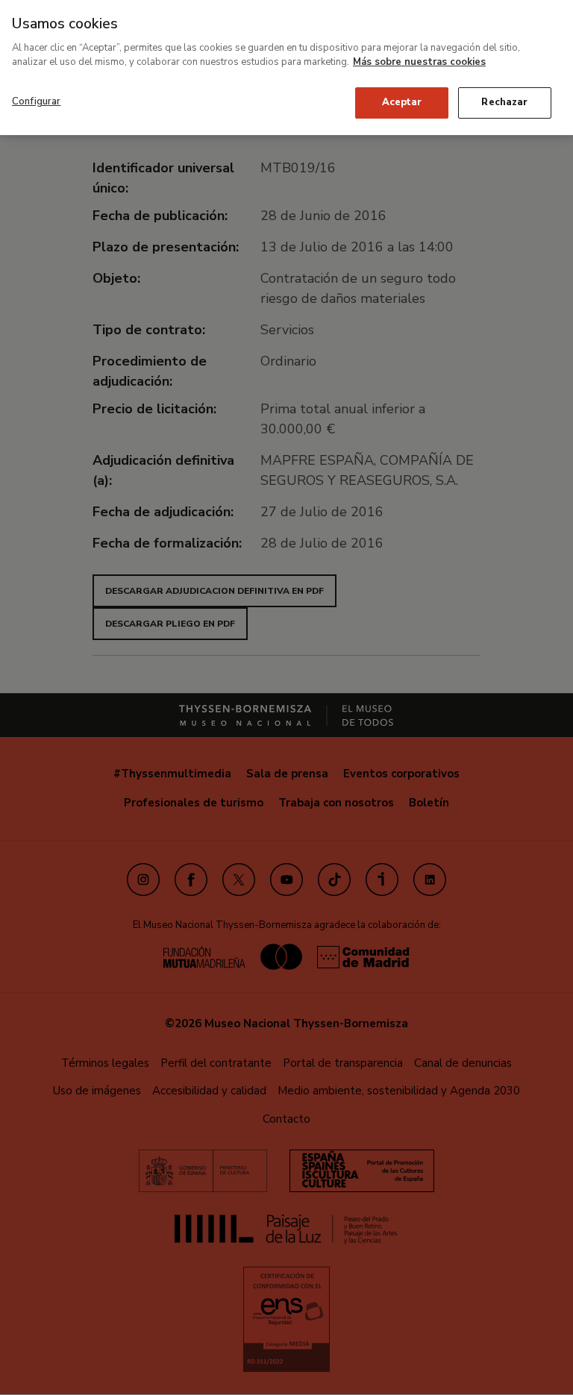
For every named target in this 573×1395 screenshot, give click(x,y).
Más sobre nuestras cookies (419, 62)
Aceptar (402, 102)
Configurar (36, 101)
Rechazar (504, 102)
